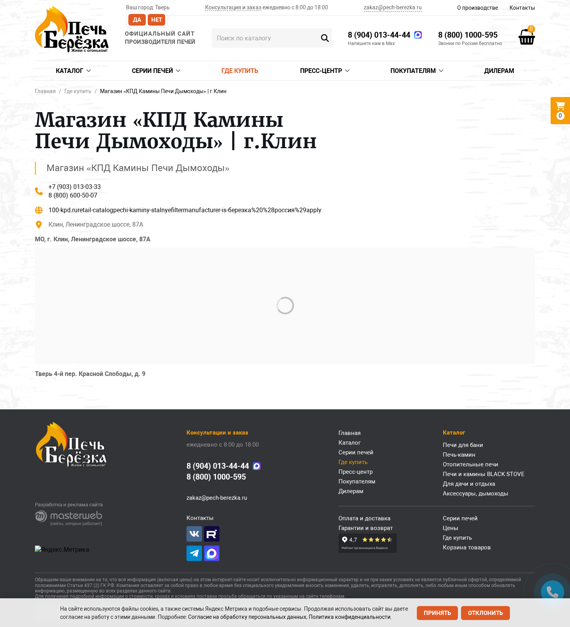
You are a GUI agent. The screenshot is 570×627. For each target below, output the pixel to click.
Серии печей (152, 70)
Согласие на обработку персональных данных (247, 617)
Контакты (522, 8)
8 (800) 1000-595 (467, 35)
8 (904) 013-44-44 (379, 35)
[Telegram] (194, 553)
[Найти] (325, 38)
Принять (437, 613)
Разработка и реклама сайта (69, 504)
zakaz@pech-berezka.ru (393, 7)
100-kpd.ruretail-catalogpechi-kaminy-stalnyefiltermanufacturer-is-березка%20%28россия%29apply (184, 210)
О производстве (477, 8)
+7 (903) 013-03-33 (74, 187)
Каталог (69, 70)
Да (137, 19)
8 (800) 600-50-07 (72, 195)
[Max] (418, 35)
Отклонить (485, 613)
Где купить (239, 70)
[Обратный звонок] (552, 592)
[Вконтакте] (194, 534)
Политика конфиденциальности (349, 617)
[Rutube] (211, 534)
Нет (156, 19)
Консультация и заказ (233, 7)
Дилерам (499, 70)
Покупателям (413, 70)
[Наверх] (17, 592)
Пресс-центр (321, 70)
